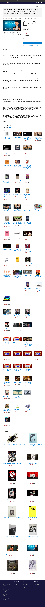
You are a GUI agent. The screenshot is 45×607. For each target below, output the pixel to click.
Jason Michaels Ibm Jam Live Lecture (27, 357)
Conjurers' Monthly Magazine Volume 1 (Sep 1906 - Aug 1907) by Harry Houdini (27, 167)
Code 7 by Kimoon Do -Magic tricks (7, 328)
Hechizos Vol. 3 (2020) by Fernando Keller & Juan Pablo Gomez (12, 464)
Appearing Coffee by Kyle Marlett (12, 554)
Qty (23, 38)
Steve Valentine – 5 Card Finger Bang (7, 276)
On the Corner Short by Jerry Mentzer (17, 263)
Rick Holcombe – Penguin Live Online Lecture (7, 410)
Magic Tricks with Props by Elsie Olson (28, 289)
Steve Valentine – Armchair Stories (7, 302)
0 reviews (30, 45)
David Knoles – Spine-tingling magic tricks (17, 250)
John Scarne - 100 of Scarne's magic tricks (17, 180)
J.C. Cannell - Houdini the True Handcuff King (27, 223)
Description (5, 49)
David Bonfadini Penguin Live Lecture (33, 554)
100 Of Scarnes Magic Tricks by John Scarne (7, 396)
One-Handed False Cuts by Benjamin (17, 166)
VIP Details (33, 13)
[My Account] (36, 2)
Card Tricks (16, 18)
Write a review (35, 45)
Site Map (15, 584)
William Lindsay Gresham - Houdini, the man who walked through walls (7, 224)
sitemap (40, 605)
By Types (29, 11)
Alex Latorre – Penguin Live (27, 237)
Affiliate (25, 585)
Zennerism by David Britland (32, 536)
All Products (9, 9)
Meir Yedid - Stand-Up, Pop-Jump (27, 180)
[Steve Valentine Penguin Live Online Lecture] (12, 25)
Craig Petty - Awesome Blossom (17, 210)
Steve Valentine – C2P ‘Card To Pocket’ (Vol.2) (17, 315)
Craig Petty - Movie (17, 236)
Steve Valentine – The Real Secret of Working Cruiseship (38, 289)
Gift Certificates (26, 584)
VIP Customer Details (7, 583)
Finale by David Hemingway (33, 517)
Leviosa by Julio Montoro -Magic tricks (27, 151)
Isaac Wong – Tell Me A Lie (28, 410)
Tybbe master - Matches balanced (7, 210)
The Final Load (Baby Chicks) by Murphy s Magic (28, 383)
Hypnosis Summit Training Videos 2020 (17, 151)
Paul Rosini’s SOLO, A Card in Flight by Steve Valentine (17, 223)
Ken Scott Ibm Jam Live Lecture (17, 370)
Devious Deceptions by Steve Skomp (7, 138)
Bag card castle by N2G (27, 276)
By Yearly (24, 11)
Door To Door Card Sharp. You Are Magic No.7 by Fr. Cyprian (33, 445)
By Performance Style (35, 9)
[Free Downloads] (38, 2)
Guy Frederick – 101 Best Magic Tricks (38, 276)
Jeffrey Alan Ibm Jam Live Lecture (17, 357)
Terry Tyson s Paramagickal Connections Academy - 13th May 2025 (27, 344)
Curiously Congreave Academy (17, 383)
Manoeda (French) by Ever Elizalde (12, 481)
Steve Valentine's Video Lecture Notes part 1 (28, 138)
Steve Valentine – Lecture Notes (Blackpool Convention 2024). (7, 152)
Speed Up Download (7, 591)
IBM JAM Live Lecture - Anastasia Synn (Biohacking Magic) (27, 328)
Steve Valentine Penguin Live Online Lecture (27, 18)
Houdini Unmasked (7, 165)
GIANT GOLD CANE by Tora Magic (7, 263)
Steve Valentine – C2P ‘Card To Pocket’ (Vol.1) (27, 315)
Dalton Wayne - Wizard (38, 210)
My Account (36, 583)
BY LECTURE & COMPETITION (9, 11)
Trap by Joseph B (17, 137)
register (9, 127)
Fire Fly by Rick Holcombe (12, 571)
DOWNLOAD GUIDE (32, 0)
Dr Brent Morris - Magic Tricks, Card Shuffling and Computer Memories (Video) (28, 196)
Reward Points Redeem (8, 15)
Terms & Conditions (7, 598)
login (6, 127)
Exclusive (33, 11)
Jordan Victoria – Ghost (7, 249)
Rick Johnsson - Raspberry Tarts (7, 237)
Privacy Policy (5, 597)
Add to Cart (33, 43)
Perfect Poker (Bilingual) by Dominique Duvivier (12, 499)
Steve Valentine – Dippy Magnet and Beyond (17, 276)
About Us (5, 594)
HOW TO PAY (5, 588)
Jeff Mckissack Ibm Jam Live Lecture (7, 357)
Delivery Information (7, 595)
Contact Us (16, 583)
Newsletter (36, 587)
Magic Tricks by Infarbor (17, 410)
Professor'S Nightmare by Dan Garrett (33, 571)
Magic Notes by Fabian (33, 463)
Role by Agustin (28, 395)
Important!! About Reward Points (6, 590)
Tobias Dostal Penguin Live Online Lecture (7, 423)
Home (5, 9)
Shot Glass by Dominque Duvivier (33, 481)
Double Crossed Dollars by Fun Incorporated (12, 444)
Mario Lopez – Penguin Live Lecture (17, 195)
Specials (25, 587)
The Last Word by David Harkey (12, 536)
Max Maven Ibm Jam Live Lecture (27, 370)
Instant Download (16, 9)
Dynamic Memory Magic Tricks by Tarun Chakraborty (7, 383)
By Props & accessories (25, 9)
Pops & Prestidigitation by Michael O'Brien (27, 250)
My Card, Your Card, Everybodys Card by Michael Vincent (17, 396)
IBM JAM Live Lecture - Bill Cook (17, 343)
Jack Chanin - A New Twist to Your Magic (27, 210)
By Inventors (18, 11)
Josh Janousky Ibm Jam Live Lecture (38, 357)
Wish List (35, 585)
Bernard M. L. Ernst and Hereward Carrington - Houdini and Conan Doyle (7, 181)
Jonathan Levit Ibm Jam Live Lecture (7, 370)
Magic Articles (19, 13)
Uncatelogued (13, 13)
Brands (25, 583)
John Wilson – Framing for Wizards (28, 263)
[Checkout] (41, 2)
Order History (36, 584)
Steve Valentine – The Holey (7, 315)
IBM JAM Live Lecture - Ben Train (7, 343)
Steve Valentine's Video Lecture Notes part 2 (38, 138)
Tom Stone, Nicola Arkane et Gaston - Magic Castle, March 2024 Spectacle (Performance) (7, 196)
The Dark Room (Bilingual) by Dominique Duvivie (33, 499)
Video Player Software (7, 593)
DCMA (4, 599)
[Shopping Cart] (39, 2)
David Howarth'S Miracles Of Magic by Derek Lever (12, 518)
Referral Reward (27, 13)
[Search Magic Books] (31, 6)
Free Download (6, 13)
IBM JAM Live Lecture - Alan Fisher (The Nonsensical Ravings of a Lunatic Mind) (17, 329)
